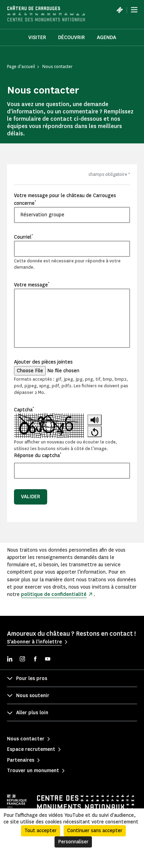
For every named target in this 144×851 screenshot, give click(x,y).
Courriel (23, 236)
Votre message (31, 284)
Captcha (24, 409)
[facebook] (35, 659)
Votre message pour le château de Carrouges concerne (65, 199)
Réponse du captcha (37, 455)
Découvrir (71, 37)
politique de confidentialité (53, 594)
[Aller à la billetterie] (119, 9)
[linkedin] (10, 659)
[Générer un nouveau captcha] (94, 431)
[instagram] (22, 659)
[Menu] (134, 9)
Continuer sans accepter (94, 830)
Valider (30, 496)
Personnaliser (73, 841)
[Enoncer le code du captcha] (94, 420)
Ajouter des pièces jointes (43, 362)
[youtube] (47, 659)
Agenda (106, 37)
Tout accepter (40, 830)
